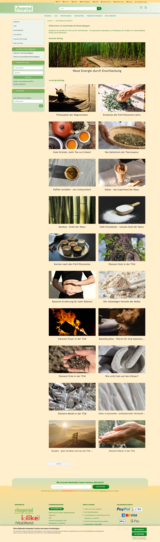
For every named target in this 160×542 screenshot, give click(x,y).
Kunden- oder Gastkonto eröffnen (23, 81)
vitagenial (47, 16)
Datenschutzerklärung (54, 533)
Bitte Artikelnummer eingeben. (22, 98)
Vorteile (75, 2)
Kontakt (96, 2)
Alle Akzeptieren (139, 529)
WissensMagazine (85, 2)
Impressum (52, 515)
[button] (145, 8)
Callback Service (106, 2)
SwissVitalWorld (66, 16)
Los (41, 105)
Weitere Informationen (139, 538)
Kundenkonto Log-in (141, 2)
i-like (56, 16)
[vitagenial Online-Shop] (23, 9)
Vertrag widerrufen (56, 509)
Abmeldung (103, 491)
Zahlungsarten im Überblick (57, 523)
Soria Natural (79, 16)
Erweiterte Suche (119, 2)
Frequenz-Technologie (94, 16)
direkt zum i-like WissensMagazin (23, 53)
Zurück (58, 464)
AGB (50, 518)
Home (58, 2)
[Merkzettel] (141, 8)
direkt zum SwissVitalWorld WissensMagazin (26, 57)
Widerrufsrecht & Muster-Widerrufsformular (62, 513)
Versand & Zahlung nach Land (57, 520)
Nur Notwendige (139, 534)
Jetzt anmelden (100, 486)
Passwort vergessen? (19, 84)
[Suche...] (99, 8)
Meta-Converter (110, 16)
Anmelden (28, 77)
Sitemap (130, 2)
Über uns (66, 2)
